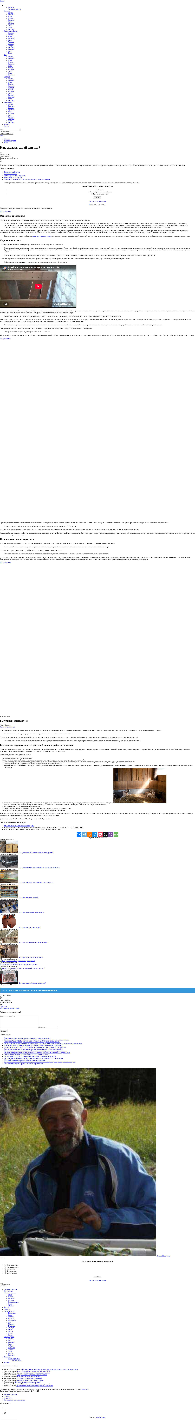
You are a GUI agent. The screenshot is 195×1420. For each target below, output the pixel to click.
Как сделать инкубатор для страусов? (31, 968)
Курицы (11, 88)
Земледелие (11, 1269)
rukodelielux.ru (101, 1417)
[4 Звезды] (104, 837)
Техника (7, 1357)
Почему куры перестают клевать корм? (30, 1380)
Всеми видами (12, 1273)
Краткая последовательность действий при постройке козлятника (27, 179)
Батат (10, 1315)
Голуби (10, 13)
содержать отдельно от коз (41, 236)
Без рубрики (8, 1291)
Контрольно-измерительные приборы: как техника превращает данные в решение (32, 1045)
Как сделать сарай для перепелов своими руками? (35, 853)
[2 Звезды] (102, 837)
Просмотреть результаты (97, 201)
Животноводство (10, 141)
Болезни (7, 11)
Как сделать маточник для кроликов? (31, 912)
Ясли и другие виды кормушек (14, 176)
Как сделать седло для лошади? (29, 927)
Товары (6, 124)
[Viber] (110, 834)
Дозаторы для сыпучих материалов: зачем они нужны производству (27, 1038)
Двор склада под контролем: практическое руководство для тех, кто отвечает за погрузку (35, 1047)
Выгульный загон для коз (13, 177)
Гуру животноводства (100, 194)
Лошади (11, 24)
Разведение (8, 102)
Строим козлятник (10, 174)
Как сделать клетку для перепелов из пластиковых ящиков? (39, 867)
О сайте (6, 1396)
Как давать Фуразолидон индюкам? (37, 1373)
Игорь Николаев (163, 1256)
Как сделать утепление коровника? (30, 957)
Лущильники (16, 1360)
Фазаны (11, 1353)
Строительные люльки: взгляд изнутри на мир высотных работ (26, 1054)
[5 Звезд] (106, 837)
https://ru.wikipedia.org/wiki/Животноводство (19, 826)
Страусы (11, 46)
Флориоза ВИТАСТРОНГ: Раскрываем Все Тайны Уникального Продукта (30, 1056)
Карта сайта (8, 1398)
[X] (105, 834)
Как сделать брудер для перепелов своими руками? (36, 882)
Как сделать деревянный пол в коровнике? (33, 942)
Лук (9, 1322)
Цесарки (11, 29)
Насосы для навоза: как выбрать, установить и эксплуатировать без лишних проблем (33, 1049)
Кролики (11, 20)
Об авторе (3, 1006)
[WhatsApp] (116, 834)
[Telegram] (84, 834)
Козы (10, 16)
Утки (10, 27)
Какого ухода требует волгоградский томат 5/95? (33, 1371)
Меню (2, 1)
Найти (2, 135)
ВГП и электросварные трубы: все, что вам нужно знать (23, 1064)
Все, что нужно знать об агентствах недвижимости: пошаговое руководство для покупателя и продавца (40, 1062)
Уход (5, 55)
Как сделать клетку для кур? (28, 897)
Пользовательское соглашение (14, 1400)
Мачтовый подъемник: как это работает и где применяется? (24, 1060)
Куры (10, 22)
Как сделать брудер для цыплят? (26, 964)
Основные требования (12, 172)
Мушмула (11, 1326)
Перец (10, 1329)
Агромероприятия (14, 9)
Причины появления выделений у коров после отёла (34, 1386)
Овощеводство (9, 1311)
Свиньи (11, 44)
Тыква (10, 1335)
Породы (7, 77)
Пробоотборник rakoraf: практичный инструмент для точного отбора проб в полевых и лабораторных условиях (43, 1043)
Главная (11, 7)
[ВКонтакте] (79, 834)
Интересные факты (10, 31)
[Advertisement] (61, 506)
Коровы (11, 18)
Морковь (11, 1324)
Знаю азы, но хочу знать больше (101, 192)
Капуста (11, 1318)
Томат (10, 1333)
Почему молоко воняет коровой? (28, 1376)
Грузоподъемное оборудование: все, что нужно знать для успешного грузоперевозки (33, 1058)
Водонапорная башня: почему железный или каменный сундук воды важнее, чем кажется (35, 1051)
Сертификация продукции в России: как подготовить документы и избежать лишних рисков (36, 1040)
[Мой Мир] (94, 834)
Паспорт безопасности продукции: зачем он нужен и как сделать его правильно (32, 1042)
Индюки (11, 14)
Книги (6, 126)
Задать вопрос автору (7, 727)
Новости (7, 1309)
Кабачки (11, 1317)
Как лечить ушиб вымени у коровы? (29, 1378)
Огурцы (11, 1327)
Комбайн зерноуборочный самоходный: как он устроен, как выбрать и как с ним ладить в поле (37, 1053)
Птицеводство (12, 1271)
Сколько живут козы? (42, 1384)
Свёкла (10, 1331)
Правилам (84, 1389)
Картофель (12, 1320)
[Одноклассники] (89, 834)
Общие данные (13, 1302)
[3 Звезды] (103, 837)
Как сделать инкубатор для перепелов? (32, 983)
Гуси (9, 1340)
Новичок (101, 190)
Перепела (11, 1348)
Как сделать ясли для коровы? (24, 961)
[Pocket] (100, 834)
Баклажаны (12, 1313)
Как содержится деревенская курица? (28, 1382)
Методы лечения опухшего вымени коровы (32, 1375)
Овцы (10, 25)
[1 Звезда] (101, 837)
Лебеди (10, 67)
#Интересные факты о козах (9, 1008)
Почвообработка (14, 1359)
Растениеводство (12, 1267)
